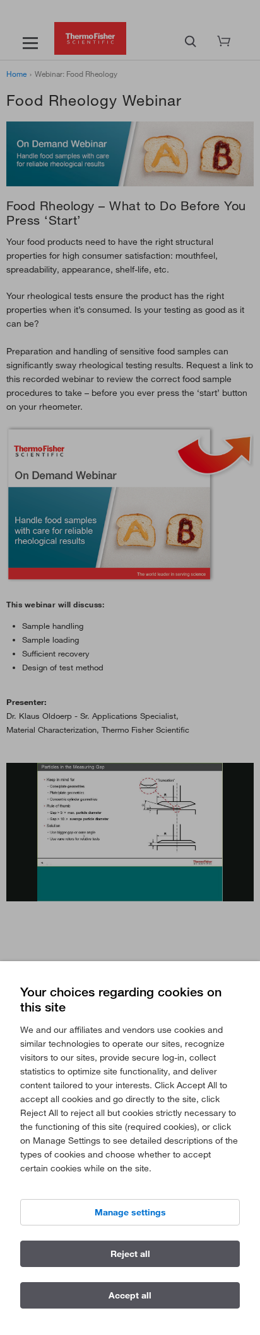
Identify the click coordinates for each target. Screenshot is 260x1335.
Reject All (130, 1253)
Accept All (130, 1295)
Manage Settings (130, 1212)
